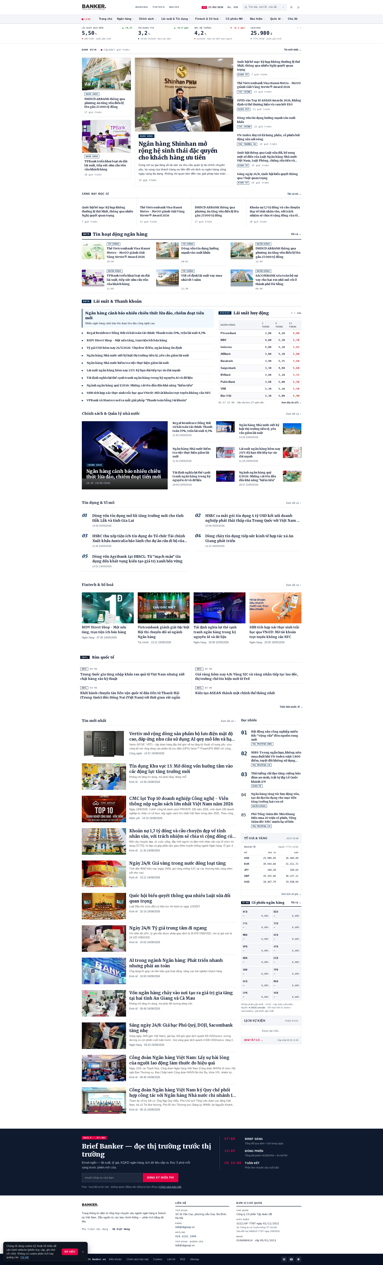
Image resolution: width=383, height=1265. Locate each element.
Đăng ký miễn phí (160, 1177)
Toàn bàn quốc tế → (291, 707)
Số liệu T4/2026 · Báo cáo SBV (155, 39)
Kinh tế (133, 781)
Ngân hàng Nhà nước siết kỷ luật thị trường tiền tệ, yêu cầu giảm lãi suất (135, 355)
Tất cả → (296, 234)
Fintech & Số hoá (206, 18)
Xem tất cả (292, 413)
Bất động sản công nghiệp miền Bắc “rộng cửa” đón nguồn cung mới (274, 736)
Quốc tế (275, 18)
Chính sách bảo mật (170, 1187)
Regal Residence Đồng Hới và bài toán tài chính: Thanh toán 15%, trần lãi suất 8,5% (144, 333)
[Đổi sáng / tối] (291, 7)
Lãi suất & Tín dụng (174, 18)
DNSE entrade (258, 1007)
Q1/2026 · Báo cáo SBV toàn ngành (214, 39)
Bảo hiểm (256, 18)
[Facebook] (284, 1259)
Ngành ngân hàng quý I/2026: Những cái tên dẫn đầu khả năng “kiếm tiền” (137, 385)
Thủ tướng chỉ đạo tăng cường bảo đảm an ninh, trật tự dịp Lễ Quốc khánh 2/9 (276, 777)
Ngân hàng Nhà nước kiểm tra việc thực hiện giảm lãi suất (125, 363)
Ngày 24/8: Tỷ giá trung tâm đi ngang (168, 927)
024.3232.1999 (185, 1236)
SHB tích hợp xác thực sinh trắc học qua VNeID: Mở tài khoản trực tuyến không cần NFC (146, 393)
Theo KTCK (291, 1021)
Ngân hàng (124, 18)
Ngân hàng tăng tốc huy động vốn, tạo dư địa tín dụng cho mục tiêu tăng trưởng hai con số (275, 797)
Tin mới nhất (292, 49)
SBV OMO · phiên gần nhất (97, 39)
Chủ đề (292, 18)
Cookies (157, 1259)
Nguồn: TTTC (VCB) (288, 847)
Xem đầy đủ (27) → (291, 402)
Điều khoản (115, 1259)
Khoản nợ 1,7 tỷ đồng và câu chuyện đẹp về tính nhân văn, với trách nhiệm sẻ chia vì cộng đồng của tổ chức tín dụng (182, 836)
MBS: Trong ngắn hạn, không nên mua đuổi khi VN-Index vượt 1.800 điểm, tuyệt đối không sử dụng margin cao (276, 757)
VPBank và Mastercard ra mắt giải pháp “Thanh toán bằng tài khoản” (134, 400)
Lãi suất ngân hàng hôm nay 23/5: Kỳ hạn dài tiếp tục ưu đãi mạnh (131, 370)
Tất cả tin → (294, 194)
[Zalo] (298, 1259)
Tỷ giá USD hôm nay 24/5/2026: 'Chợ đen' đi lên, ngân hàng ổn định (132, 348)
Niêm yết (134, 818)
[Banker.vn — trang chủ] (104, 7)
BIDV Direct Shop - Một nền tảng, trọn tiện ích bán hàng (124, 340)
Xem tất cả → (253, 1040)
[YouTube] (291, 1259)
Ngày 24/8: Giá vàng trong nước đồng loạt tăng (177, 863)
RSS (182, 1259)
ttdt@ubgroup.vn (185, 1227)
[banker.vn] (125, 1205)
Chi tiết (25, 1257)
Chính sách (146, 18)
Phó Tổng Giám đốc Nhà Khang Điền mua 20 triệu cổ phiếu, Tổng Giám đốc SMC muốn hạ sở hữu (273, 817)
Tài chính (143, 642)
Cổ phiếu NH (234, 18)
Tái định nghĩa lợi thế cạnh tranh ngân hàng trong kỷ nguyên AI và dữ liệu (137, 378)
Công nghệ (135, 753)
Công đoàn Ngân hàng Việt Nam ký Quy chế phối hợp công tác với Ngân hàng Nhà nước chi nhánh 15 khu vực (182, 1095)
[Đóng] (82, 1252)
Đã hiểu (70, 1251)
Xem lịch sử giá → (291, 894)
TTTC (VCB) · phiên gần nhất (267, 39)
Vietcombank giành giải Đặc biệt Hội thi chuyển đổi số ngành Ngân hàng (163, 632)
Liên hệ (171, 1259)
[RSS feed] (298, 7)
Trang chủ (105, 18)
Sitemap (194, 1259)
